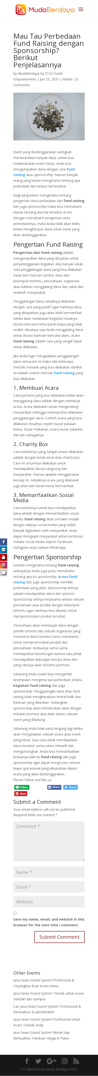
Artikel (67, 79)
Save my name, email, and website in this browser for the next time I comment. (48, 922)
